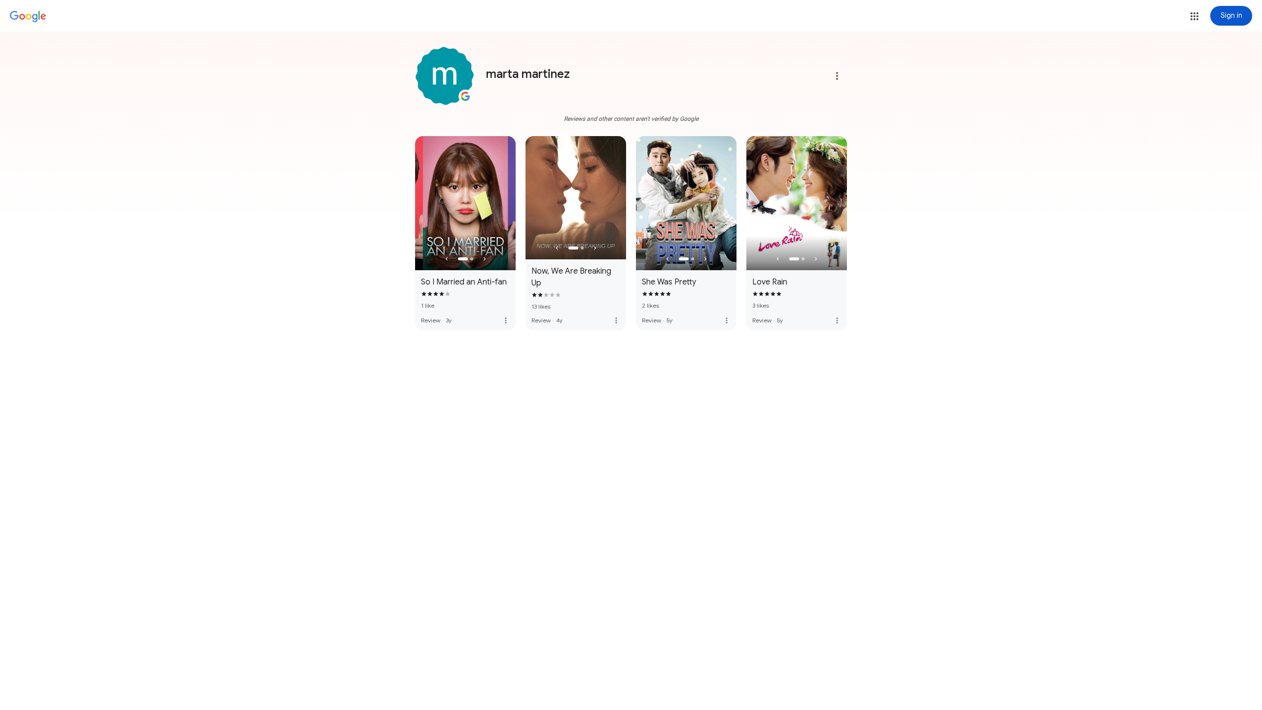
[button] (1194, 16)
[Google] (28, 17)
